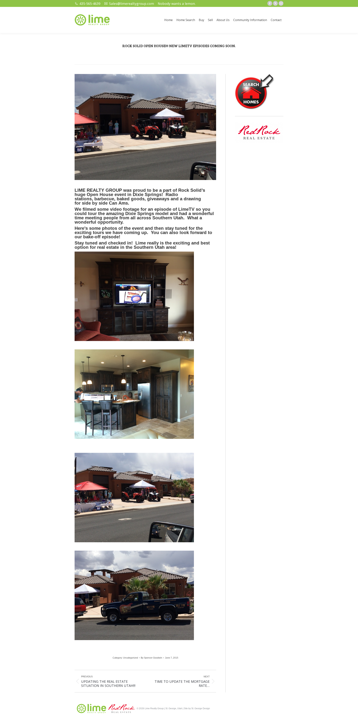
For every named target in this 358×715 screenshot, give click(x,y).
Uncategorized (130, 657)
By (151, 657)
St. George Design (200, 708)
